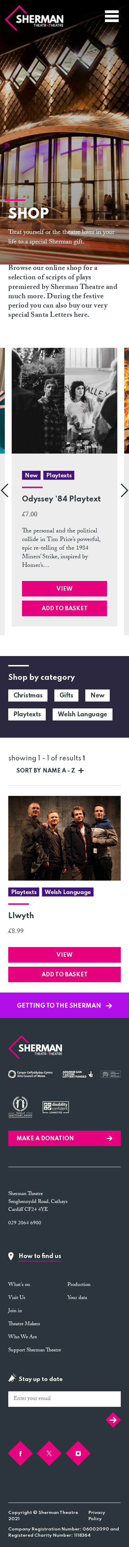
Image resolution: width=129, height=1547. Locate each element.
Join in (15, 1311)
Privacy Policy (96, 1515)
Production (78, 1285)
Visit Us (16, 1298)
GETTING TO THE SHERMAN (60, 1006)
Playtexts (27, 715)
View (64, 589)
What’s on (19, 1285)
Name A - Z (46, 771)
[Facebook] (20, 1453)
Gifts (66, 696)
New (97, 696)
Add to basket (65, 609)
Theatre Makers (24, 1324)
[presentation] (4, 492)
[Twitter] (49, 1453)
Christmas (27, 696)
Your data (77, 1298)
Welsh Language (82, 715)
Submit (111, 1419)
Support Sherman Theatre (34, 1350)
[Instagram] (78, 1453)
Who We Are (22, 1337)
